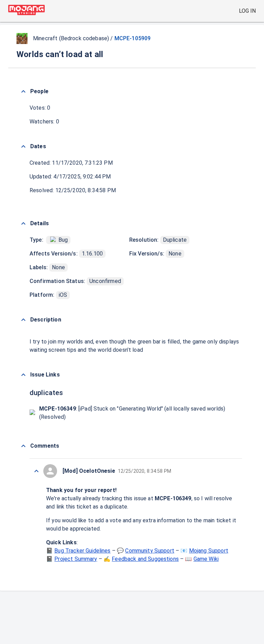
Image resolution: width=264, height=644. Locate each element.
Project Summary (75, 559)
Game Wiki (206, 559)
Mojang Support (208, 550)
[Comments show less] (23, 446)
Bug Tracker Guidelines (82, 550)
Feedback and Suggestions (145, 559)
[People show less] (23, 91)
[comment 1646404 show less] (36, 471)
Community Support (149, 550)
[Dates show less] (23, 146)
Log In (247, 11)
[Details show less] (23, 223)
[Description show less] (23, 320)
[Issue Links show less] (23, 375)
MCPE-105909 (132, 38)
